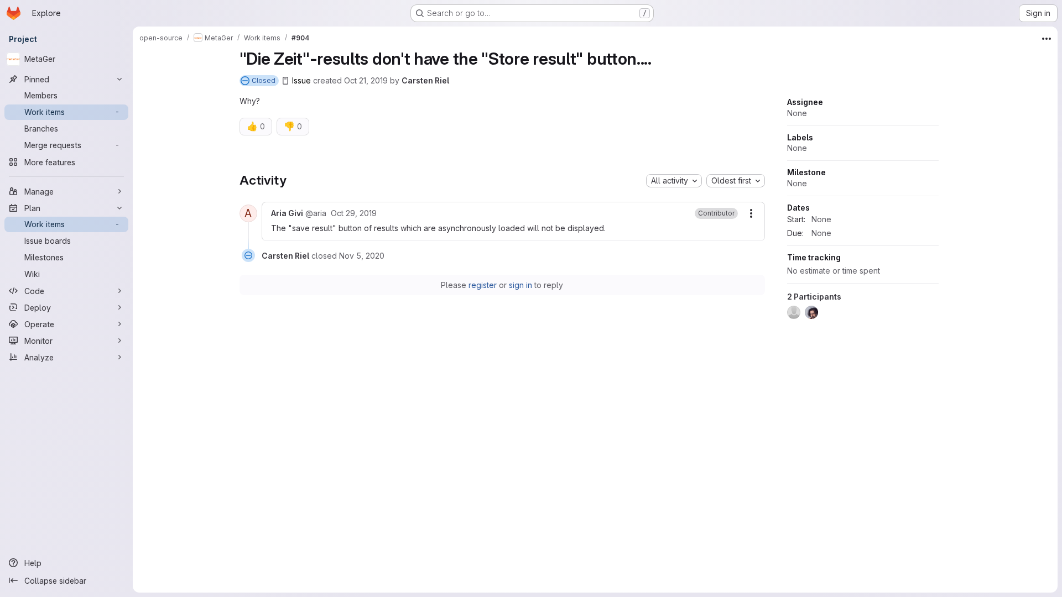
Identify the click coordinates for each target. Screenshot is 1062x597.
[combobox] (674, 180)
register (482, 285)
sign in (520, 285)
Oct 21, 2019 (366, 80)
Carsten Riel (425, 80)
